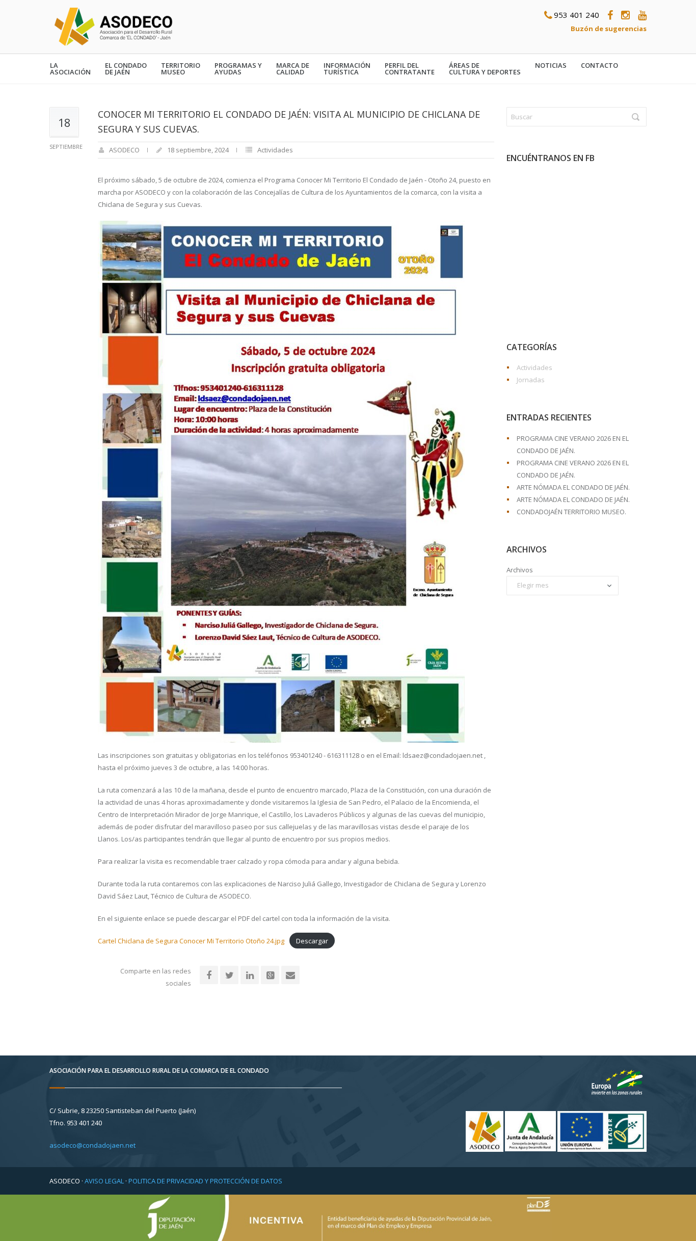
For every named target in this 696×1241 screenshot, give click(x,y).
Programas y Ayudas (238, 69)
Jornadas (531, 379)
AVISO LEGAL (104, 1180)
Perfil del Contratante (410, 69)
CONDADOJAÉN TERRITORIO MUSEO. (571, 511)
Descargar (312, 940)
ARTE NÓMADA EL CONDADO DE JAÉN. (573, 487)
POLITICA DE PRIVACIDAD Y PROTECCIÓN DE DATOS (205, 1180)
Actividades (275, 149)
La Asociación (70, 69)
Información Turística (347, 69)
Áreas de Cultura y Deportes (485, 69)
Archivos (519, 569)
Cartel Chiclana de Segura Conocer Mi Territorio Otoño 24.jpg (191, 940)
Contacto (599, 65)
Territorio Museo (180, 69)
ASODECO (124, 149)
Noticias (551, 65)
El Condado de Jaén (126, 69)
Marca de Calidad (292, 69)
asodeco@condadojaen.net (92, 1145)
